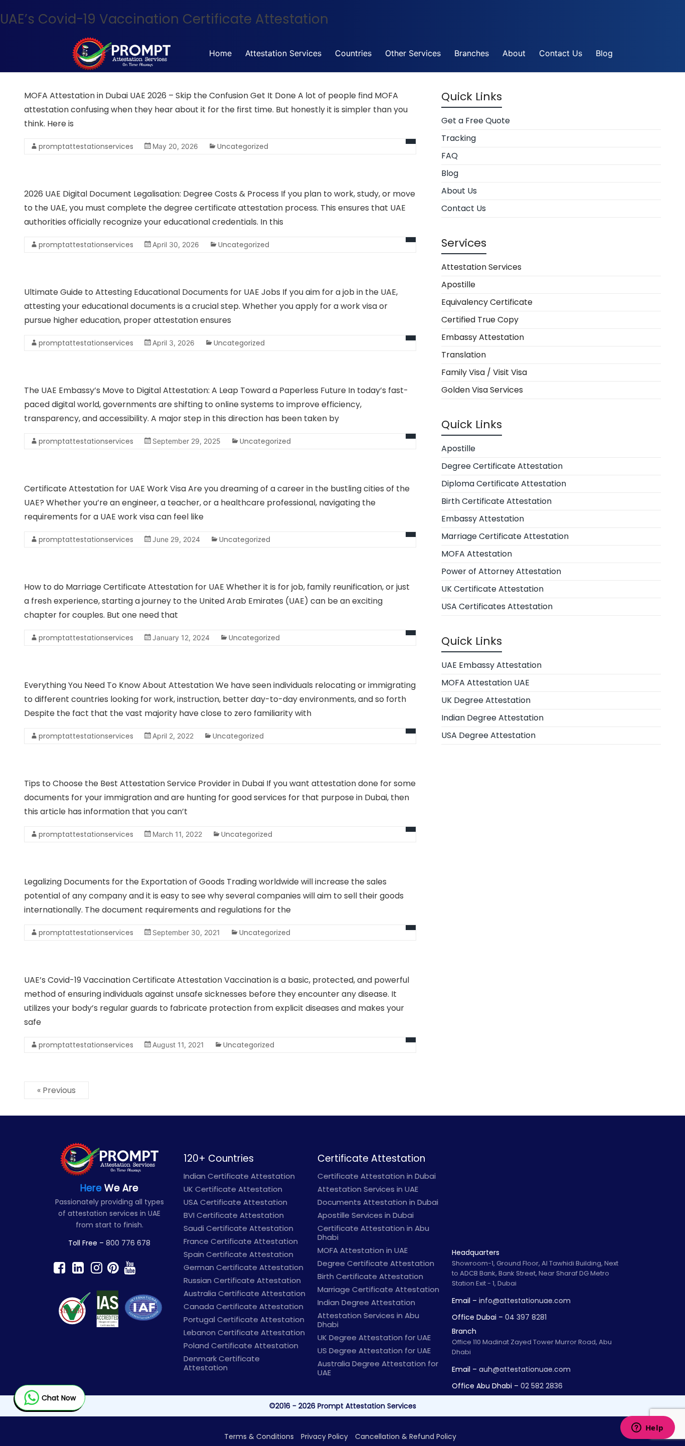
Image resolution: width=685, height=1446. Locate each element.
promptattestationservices (86, 146)
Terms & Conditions (259, 1436)
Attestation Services (283, 53)
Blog (604, 53)
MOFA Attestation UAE (485, 682)
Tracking (458, 138)
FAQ (449, 155)
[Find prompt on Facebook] (59, 1267)
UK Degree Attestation (486, 700)
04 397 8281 (526, 1317)
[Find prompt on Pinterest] (113, 1267)
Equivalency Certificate (487, 302)
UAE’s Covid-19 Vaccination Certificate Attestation (164, 19)
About (514, 53)
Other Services (413, 53)
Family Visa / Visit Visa (484, 372)
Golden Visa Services (482, 390)
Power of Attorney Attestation (501, 571)
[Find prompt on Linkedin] (78, 1267)
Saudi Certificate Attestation (238, 1228)
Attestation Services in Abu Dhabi (368, 1320)
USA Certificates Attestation (497, 606)
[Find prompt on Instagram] (96, 1267)
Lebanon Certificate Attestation (244, 1332)
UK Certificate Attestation (492, 589)
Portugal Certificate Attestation (244, 1319)
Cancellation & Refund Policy (405, 1436)
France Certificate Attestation (241, 1241)
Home (220, 53)
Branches (471, 53)
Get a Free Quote (475, 120)
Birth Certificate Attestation (496, 501)
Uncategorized (242, 146)
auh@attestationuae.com (525, 1369)
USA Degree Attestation (488, 735)
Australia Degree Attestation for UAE (377, 1368)
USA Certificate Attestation (235, 1202)
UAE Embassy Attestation (491, 665)
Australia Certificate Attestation (244, 1293)
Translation (463, 354)
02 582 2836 (542, 1386)
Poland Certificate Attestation (241, 1345)
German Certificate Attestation (243, 1267)
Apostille (458, 284)
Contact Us (560, 53)
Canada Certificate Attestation (243, 1306)
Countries (353, 53)
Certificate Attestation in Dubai (376, 1176)
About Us (459, 191)
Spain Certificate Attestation (238, 1254)
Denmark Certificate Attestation (222, 1363)
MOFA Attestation (476, 554)
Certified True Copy (480, 319)
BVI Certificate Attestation (234, 1215)
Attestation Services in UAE (367, 1189)
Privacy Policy (324, 1436)
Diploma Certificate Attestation (503, 483)
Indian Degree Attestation (492, 718)
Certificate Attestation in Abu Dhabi (373, 1232)
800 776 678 (128, 1243)
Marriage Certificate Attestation (505, 536)
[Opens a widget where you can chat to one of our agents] (647, 1428)
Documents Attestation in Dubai (377, 1202)
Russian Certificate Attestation (242, 1280)
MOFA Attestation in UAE (362, 1250)
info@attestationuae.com (525, 1301)
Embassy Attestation (482, 337)
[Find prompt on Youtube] (129, 1267)
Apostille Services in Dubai (365, 1215)
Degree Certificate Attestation (502, 466)
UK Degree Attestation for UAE (374, 1337)
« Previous (56, 1090)
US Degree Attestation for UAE (374, 1350)
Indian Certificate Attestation (239, 1176)
